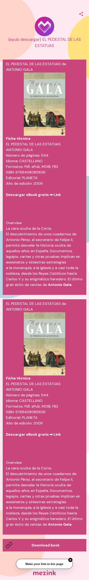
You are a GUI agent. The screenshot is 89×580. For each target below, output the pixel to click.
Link (57, 194)
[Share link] (81, 13)
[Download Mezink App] (44, 573)
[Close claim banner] (71, 560)
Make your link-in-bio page (45, 563)
